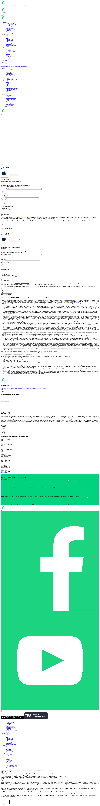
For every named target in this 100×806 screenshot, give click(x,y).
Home (4, 391)
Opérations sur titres (10, 52)
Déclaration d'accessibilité (11, 766)
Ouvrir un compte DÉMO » (6, 228)
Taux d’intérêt (9, 27)
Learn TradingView (10, 57)
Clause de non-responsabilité (12, 762)
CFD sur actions (9, 39)
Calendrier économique (11, 51)
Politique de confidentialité (11, 765)
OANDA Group (9, 754)
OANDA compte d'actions (11, 24)
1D (4, 430)
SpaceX (7, 46)
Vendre (2, 424)
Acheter (5, 424)
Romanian (36, 388)
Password (3, 196)
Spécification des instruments (12, 45)
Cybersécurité (9, 760)
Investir (4, 22)
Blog (7, 55)
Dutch (22, 388)
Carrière (7, 755)
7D (4, 431)
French (5, 388)
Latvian (28, 388)
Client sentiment (9, 59)
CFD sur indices (9, 40)
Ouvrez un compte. (5, 472)
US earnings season (10, 56)
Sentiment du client (10, 751)
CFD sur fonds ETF (10, 44)
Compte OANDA (10, 23)
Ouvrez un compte (5, 479)
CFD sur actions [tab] (7, 439)
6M (4, 433)
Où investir (5, 34)
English (2, 388)
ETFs (7, 38)
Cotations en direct (10, 50)
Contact (5, 60)
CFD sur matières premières (12, 41)
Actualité (8, 759)
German (14, 388)
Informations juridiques (11, 764)
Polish (40, 388)
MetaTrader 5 (9, 30)
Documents (8, 758)
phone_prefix (4, 193)
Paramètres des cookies (11, 767)
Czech (25, 388)
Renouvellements (9, 749)
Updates (8, 54)
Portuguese (18, 388)
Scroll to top (3, 804)
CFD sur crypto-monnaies (11, 43)
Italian (8, 388)
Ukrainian (44, 388)
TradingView (9, 25)
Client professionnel (10, 29)
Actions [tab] (2, 439)
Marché (5, 47)
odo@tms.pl (76, 302)
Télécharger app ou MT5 (11, 33)
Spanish (11, 388)
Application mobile (10, 28)
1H (4, 428)
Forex (7, 35)
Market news (9, 49)
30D (4, 432)
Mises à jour (8, 761)
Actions (7, 36)
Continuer (3, 772)
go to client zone (4, 177)
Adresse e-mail (4, 188)
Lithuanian (32, 388)
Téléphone (3, 195)
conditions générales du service (22, 217)
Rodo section (3, 182)
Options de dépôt (9, 31)
